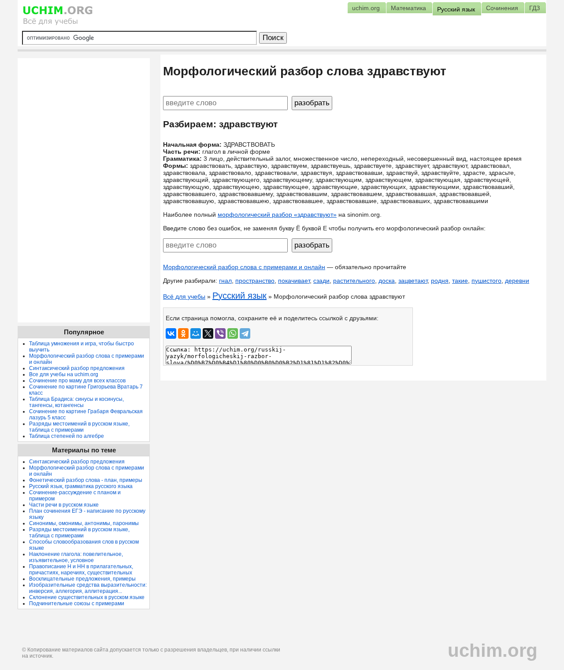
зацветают (412, 280)
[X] (208, 333)
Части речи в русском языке (64, 505)
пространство (255, 280)
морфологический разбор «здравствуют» (277, 214)
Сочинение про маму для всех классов (77, 381)
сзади (321, 280)
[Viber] (220, 333)
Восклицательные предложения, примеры (82, 579)
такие (460, 280)
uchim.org (493, 650)
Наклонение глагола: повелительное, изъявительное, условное (76, 557)
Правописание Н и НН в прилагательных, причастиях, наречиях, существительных (81, 569)
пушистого (486, 280)
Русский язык (239, 295)
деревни (517, 280)
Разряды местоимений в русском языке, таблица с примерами (79, 427)
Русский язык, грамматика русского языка (81, 486)
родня (440, 280)
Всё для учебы (184, 296)
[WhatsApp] (232, 333)
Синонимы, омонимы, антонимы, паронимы (84, 523)
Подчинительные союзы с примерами (76, 603)
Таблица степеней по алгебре (66, 436)
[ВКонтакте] (171, 333)
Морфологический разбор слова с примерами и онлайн (244, 266)
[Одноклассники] (183, 333)
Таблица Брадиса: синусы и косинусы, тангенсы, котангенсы (76, 402)
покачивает (294, 280)
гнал (225, 280)
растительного (354, 280)
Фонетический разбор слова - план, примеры (85, 480)
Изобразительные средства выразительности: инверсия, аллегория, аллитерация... (88, 588)
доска (386, 280)
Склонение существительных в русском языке (87, 597)
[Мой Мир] (195, 333)
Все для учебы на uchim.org (63, 374)
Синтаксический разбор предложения (77, 368)
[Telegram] (245, 333)
